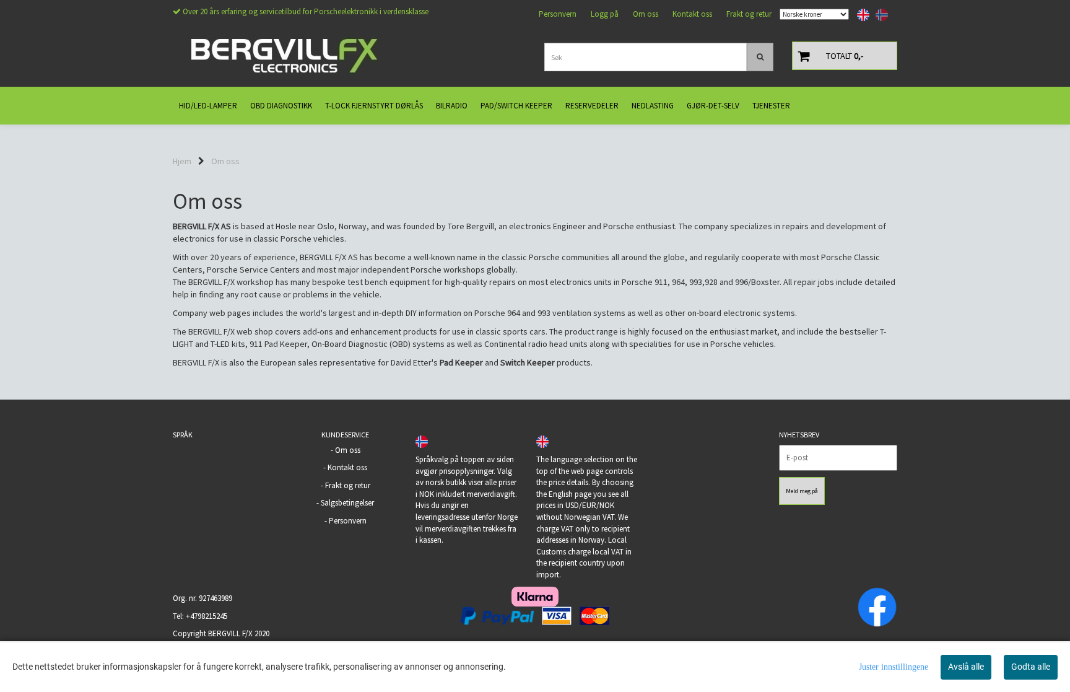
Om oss (645, 14)
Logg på (605, 14)
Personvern (557, 14)
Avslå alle (966, 667)
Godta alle (1030, 667)
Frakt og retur (749, 14)
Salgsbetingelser (347, 502)
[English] (860, 14)
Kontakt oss (692, 14)
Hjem (182, 161)
